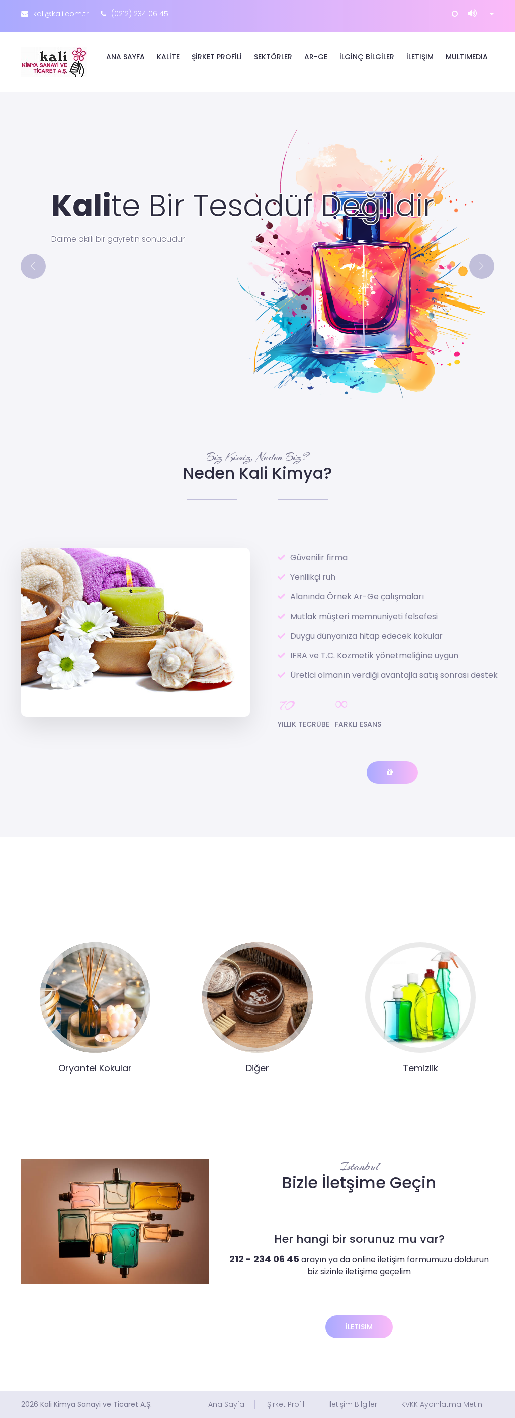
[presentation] (33, 266)
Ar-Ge (315, 56)
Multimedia (467, 56)
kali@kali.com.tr (61, 14)
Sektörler (273, 56)
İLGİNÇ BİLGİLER (366, 56)
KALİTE (168, 56)
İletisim (359, 1327)
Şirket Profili (286, 1404)
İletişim (420, 56)
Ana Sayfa (125, 56)
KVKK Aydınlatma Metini (442, 1404)
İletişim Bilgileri (353, 1404)
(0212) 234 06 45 (139, 14)
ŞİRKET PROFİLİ (217, 56)
